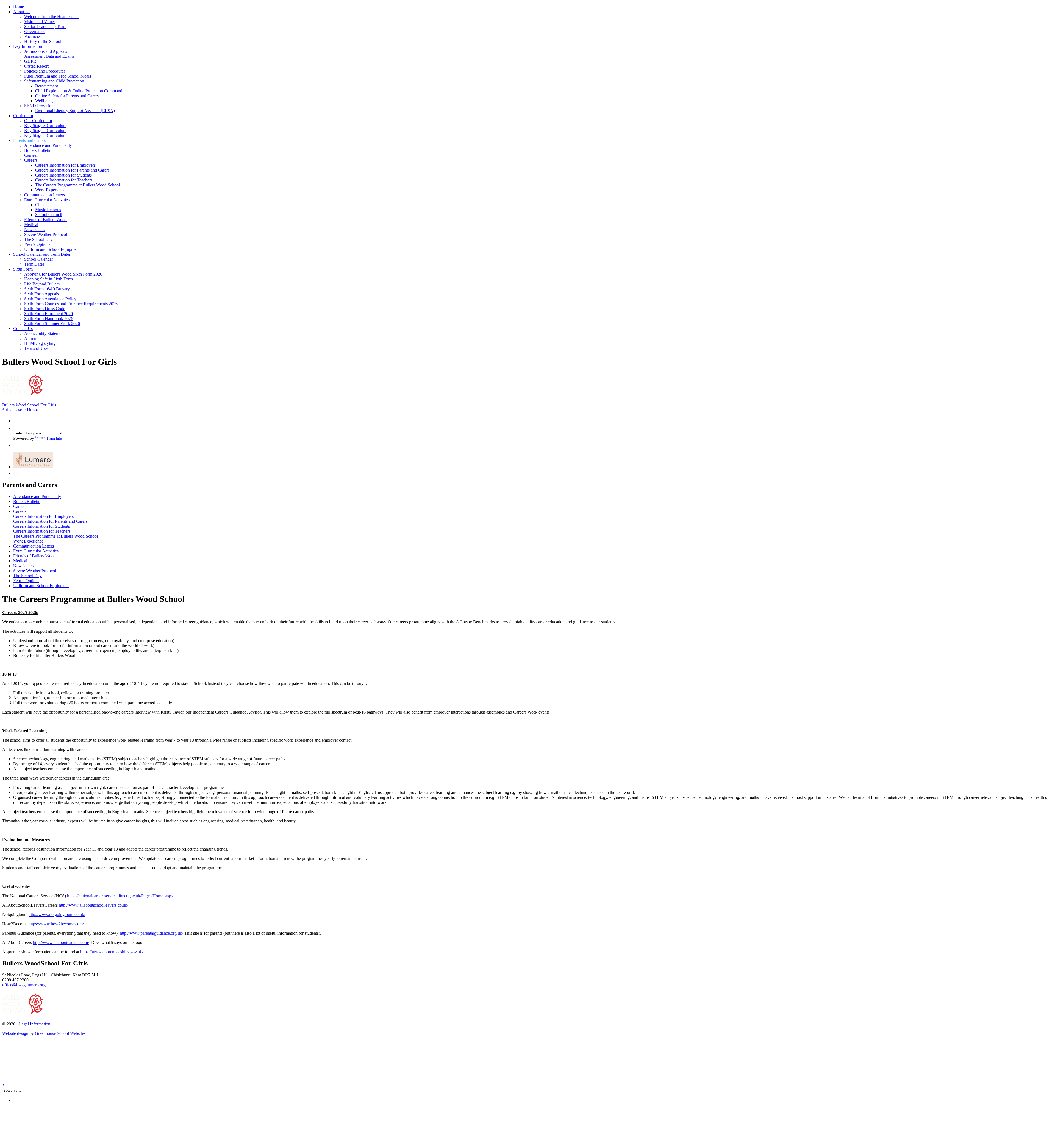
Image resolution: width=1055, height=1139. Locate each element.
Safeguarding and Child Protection (54, 81)
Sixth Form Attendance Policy (50, 298)
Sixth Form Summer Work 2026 (52, 323)
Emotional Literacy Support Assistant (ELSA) (75, 110)
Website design (15, 1033)
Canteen (31, 155)
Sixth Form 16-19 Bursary (47, 289)
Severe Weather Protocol (45, 234)
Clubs (40, 204)
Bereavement (46, 86)
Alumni (30, 338)
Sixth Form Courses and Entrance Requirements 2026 (71, 303)
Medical (31, 224)
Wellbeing (44, 100)
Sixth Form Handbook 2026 (48, 318)
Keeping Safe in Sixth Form (48, 279)
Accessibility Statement (44, 333)
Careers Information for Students (63, 175)
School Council (48, 214)
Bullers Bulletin (37, 150)
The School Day (38, 239)
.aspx (168, 895)
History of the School (42, 41)
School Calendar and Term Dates (42, 254)
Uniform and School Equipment (52, 249)
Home (18, 6)
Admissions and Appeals (45, 51)
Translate (54, 438)
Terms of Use (36, 348)
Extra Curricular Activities (47, 199)
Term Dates (34, 264)
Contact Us (23, 328)
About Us (21, 11)
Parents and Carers (29, 140)
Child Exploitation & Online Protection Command (78, 91)
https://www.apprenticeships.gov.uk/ (111, 952)
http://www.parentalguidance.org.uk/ (151, 933)
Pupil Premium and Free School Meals (57, 76)
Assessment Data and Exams (49, 56)
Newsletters (34, 229)
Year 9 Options (37, 244)
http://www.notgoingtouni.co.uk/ (57, 914)
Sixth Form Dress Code (44, 308)
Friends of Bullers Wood (45, 219)
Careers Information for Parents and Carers (72, 170)
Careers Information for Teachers (63, 180)
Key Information (27, 46)
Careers (30, 160)
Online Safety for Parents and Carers (67, 95)
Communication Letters (44, 194)
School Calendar (38, 259)
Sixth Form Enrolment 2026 (48, 313)
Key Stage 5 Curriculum (45, 135)
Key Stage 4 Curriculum (45, 130)
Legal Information (34, 1024)
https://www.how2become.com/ (56, 923)
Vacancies (32, 36)
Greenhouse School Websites (60, 1033)
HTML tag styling (39, 343)
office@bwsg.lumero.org (24, 985)
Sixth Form (23, 269)
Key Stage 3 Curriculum (45, 125)
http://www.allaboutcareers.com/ (61, 942)
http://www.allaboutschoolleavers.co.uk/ (93, 905)
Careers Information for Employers (65, 165)
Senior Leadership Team (45, 26)
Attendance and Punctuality (48, 145)
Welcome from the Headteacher (51, 16)
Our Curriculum (38, 120)
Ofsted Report (36, 66)
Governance (34, 31)
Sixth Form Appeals (41, 293)
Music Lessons (48, 209)
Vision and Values (39, 21)
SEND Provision (39, 105)
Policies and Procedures (44, 71)
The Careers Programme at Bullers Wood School (77, 185)
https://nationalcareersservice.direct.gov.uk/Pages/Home (115, 895)
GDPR (30, 61)
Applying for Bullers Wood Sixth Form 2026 (63, 274)
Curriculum (23, 115)
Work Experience (50, 190)
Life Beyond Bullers (42, 284)
